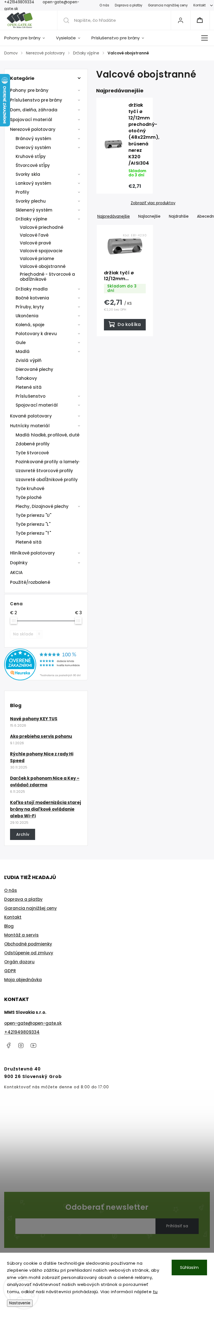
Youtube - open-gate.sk (33, 1045)
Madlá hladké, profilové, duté (47, 435)
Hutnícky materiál (30, 426)
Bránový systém (33, 138)
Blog (9, 926)
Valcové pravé (35, 243)
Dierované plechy (35, 369)
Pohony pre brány (29, 90)
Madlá (23, 351)
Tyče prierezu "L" (33, 524)
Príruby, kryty (30, 307)
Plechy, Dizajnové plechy (42, 506)
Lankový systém (33, 183)
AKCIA (16, 572)
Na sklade (26, 634)
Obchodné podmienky (28, 944)
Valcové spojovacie (41, 251)
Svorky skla (28, 174)
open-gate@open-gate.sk (33, 1023)
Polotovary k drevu (36, 334)
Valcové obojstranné (42, 266)
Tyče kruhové (30, 488)
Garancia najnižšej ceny (168, 5)
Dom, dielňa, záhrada (33, 110)
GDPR (10, 971)
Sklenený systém (34, 210)
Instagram (21, 1045)
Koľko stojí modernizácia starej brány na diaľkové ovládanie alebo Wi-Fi (45, 809)
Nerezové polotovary (32, 129)
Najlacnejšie (149, 216)
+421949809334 (22, 1032)
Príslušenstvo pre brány (36, 100)
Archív (22, 834)
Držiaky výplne (31, 219)
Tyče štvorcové (32, 453)
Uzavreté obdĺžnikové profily (47, 479)
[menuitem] (27, 38)
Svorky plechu (31, 201)
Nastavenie (19, 1303)
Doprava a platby (128, 5)
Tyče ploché (29, 497)
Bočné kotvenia (32, 298)
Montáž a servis (21, 935)
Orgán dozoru (19, 962)
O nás (104, 5)
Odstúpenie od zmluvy (28, 953)
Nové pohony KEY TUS (33, 719)
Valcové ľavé (34, 235)
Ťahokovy (26, 378)
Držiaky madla (32, 289)
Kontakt (199, 5)
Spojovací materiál (31, 120)
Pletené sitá (29, 387)
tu (155, 1292)
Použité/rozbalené (30, 582)
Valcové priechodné (41, 227)
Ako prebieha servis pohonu (41, 736)
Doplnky (19, 563)
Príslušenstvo (30, 396)
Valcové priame (37, 258)
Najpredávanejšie (113, 216)
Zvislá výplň (29, 360)
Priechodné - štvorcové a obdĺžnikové (47, 276)
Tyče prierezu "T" (33, 533)
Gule (21, 342)
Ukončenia (27, 316)
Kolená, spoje (30, 325)
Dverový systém (33, 147)
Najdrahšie (179, 216)
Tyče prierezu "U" (33, 515)
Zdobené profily (33, 444)
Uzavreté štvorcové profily (44, 471)
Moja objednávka (23, 980)
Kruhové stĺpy (31, 156)
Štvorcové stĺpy (33, 165)
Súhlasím (189, 1267)
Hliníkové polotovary (32, 553)
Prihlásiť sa (177, 1226)
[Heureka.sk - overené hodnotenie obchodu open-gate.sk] (46, 679)
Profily (22, 192)
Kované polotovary (31, 416)
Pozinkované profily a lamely (47, 462)
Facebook (8, 1045)
